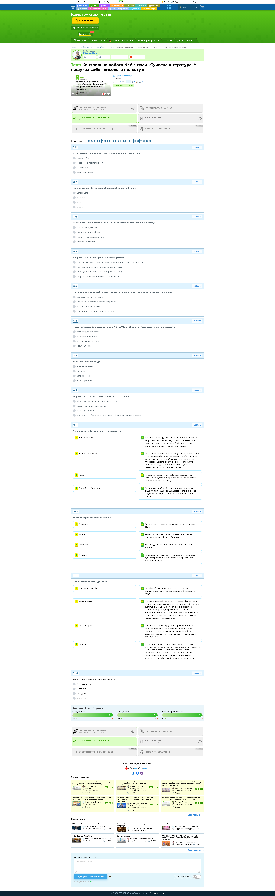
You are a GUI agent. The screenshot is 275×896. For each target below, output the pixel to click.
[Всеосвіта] (73, 7)
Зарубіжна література (105, 47)
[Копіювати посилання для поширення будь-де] (133, 773)
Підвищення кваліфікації (95, 2)
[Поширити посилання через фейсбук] (137, 773)
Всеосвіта (75, 47)
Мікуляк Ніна (90, 53)
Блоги (80, 2)
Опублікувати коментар (90, 877)
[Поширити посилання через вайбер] (141, 773)
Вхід (184, 7)
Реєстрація (193, 7)
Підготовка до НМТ (115, 1)
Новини (74, 2)
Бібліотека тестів (87, 47)
